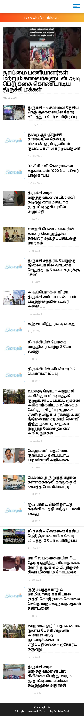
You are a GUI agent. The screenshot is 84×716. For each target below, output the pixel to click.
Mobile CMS (62, 711)
